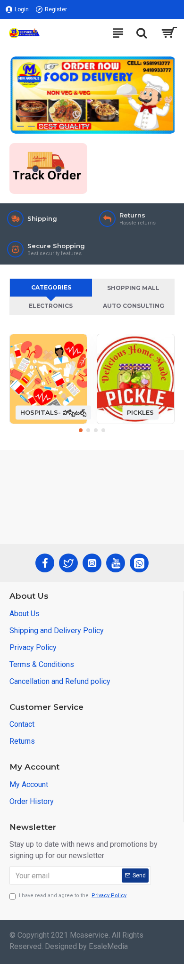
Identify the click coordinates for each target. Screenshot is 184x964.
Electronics (51, 305)
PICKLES (140, 412)
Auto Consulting (133, 305)
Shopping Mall (133, 287)
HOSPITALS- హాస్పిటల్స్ (53, 412)
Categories (51, 287)
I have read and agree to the (72, 895)
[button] (81, 430)
